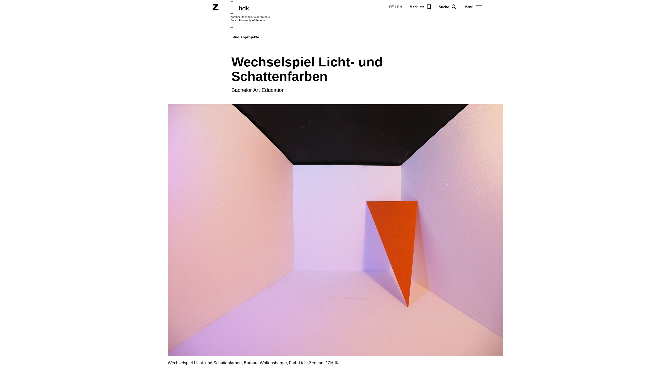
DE (391, 7)
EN (399, 7)
